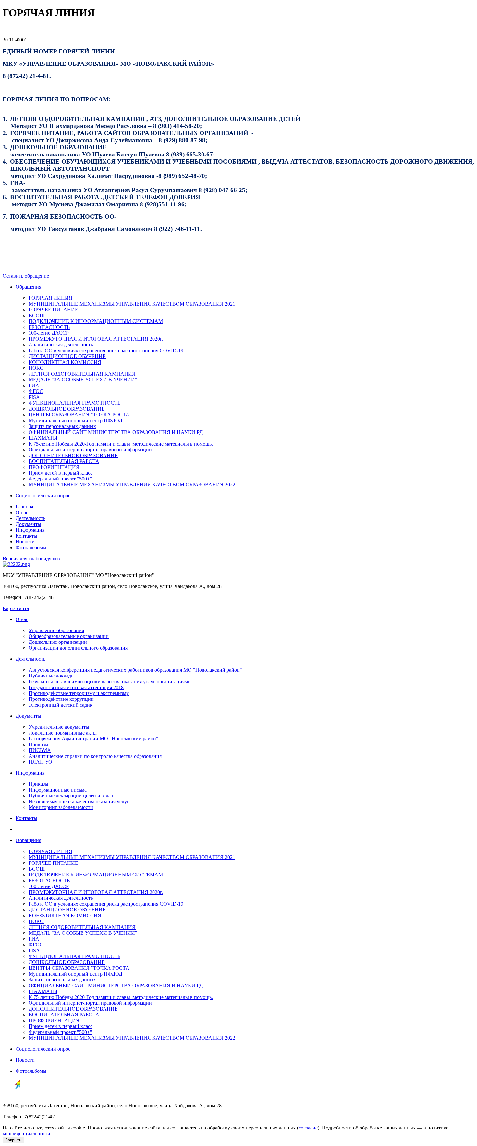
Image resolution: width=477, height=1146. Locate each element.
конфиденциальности (26, 1133)
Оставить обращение (26, 276)
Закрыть (13, 1140)
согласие (308, 1127)
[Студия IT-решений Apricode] (12, 1094)
